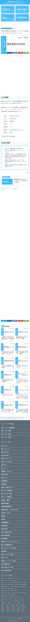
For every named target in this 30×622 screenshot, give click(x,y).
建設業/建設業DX (7, 506)
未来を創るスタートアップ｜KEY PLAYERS (10, 590)
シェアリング (6, 449)
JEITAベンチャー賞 (22, 582)
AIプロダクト (6, 452)
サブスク (5, 445)
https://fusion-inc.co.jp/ (16, 129)
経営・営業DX (6, 500)
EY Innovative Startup (7, 592)
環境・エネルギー (7, 471)
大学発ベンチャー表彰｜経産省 (8, 584)
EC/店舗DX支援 (7, 532)
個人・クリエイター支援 (9, 560)
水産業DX (5, 525)
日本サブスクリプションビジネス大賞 (9, 580)
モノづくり (6, 477)
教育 (4, 516)
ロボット (5, 465)
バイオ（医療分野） (8, 490)
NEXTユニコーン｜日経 (14, 578)
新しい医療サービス (8, 487)
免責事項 (20, 618)
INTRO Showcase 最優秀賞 (21, 584)
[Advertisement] (15, 78)
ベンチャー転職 (7, 430)
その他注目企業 (7, 570)
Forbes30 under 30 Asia (20, 586)
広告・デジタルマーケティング (7, 28)
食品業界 (5, 538)
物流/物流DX (6, 503)
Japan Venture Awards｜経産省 (19, 592)
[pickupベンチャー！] (15, 3)
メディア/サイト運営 (8, 554)
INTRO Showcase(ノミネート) (8, 586)
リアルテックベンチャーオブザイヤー (9, 582)
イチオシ (19, 596)
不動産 (4, 551)
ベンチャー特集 (7, 437)
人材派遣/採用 (6, 564)
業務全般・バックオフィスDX (10, 509)
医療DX (5, 484)
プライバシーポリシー (12, 618)
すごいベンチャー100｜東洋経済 (8, 588)
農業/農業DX (6, 522)
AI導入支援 (6, 455)
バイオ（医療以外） (8, 496)
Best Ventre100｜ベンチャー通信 (7, 188)
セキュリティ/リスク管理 (9, 548)
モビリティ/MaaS (7, 461)
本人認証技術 (6, 535)
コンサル (5, 557)
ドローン (5, 468)
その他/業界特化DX (8, 544)
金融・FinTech (7, 512)
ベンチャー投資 (7, 434)
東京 (16, 188)
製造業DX (5, 480)
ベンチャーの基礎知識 (8, 427)
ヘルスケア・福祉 (7, 493)
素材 (4, 519)
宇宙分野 (5, 474)
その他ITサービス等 (8, 567)
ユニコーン (5, 578)
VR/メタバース (7, 458)
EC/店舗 (5, 528)
